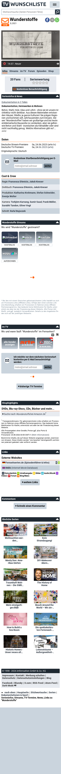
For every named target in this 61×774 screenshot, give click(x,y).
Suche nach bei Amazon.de (24, 414)
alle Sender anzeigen (10, 343)
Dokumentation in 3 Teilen (14, 102)
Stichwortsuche (39, 692)
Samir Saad (36, 202)
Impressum (8, 675)
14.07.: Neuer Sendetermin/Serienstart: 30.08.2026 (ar (32, 63)
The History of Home (44, 584)
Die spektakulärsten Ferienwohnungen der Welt (44, 628)
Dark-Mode (8, 685)
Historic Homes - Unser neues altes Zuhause (14, 651)
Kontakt (20, 675)
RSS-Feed (38, 683)
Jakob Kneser (36, 181)
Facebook (7, 683)
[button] (47, 20)
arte (50, 147)
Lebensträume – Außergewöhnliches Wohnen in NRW (44, 651)
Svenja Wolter (9, 196)
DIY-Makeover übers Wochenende (44, 561)
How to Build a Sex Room (14, 628)
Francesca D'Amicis (18, 181)
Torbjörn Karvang (20, 202)
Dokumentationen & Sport (14, 695)
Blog (49, 678)
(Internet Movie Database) (22, 468)
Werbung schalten (35, 675)
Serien (52, 692)
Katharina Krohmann (25, 192)
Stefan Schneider (46, 192)
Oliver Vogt (25, 205)
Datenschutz (8, 678)
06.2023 (43, 147)
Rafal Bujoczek (18, 211)
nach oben (10, 692)
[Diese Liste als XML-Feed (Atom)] (58, 334)
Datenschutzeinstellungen (31, 678)
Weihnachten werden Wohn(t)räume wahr (14, 539)
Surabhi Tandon (10, 205)
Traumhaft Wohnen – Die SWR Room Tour (14, 584)
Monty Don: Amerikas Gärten (14, 561)
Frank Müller (49, 202)
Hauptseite (23, 692)
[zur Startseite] (24, 3)
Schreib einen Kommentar (31, 505)
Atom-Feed (51, 683)
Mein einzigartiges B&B (14, 606)
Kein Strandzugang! (44, 539)
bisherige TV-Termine (31, 386)
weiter (48, 166)
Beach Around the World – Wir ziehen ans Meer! (44, 606)
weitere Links (31, 482)
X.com (27, 683)
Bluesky (18, 683)
